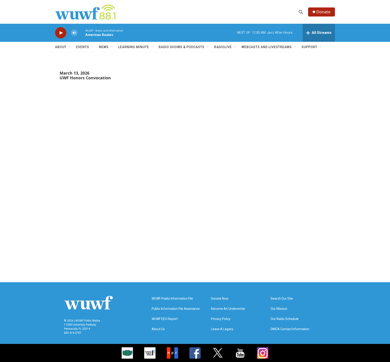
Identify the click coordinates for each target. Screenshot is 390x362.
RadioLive (223, 47)
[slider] (81, 32)
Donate (323, 11)
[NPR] (172, 353)
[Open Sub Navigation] (70, 47)
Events (82, 47)
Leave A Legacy (222, 329)
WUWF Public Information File (172, 298)
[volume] (74, 33)
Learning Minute (133, 47)
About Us (158, 329)
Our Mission (279, 308)
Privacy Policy (220, 319)
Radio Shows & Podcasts (181, 47)
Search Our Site (282, 298)
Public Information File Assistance (176, 308)
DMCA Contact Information (290, 329)
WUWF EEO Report (165, 319)
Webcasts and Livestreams (266, 47)
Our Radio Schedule (285, 319)
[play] (60, 32)
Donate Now (219, 298)
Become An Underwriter (228, 308)
